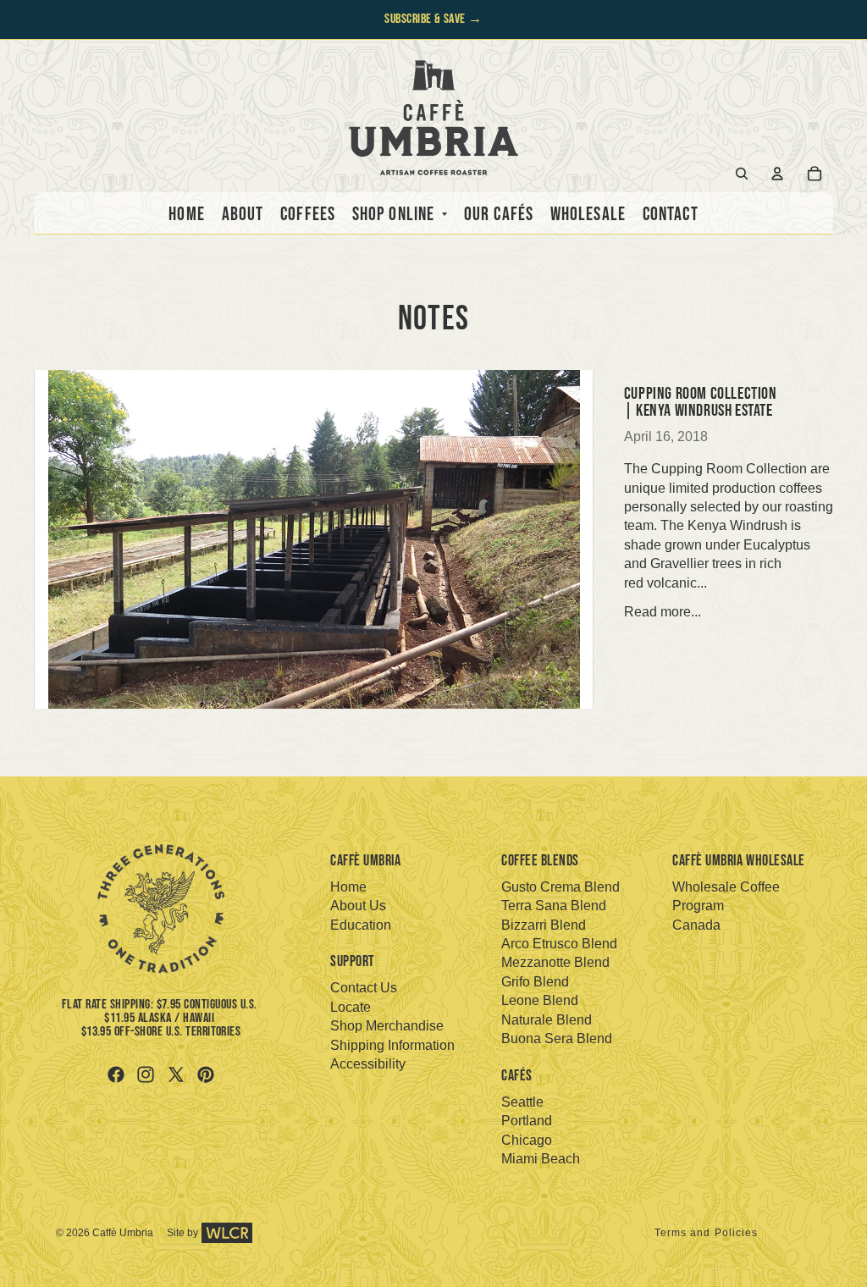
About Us (358, 905)
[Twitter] (176, 1074)
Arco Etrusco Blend (559, 943)
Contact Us (363, 987)
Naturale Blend (546, 1020)
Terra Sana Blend (553, 905)
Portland (526, 1120)
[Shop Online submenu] (440, 215)
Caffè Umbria (122, 1233)
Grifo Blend (535, 982)
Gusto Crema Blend (560, 887)
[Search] (741, 173)
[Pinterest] (206, 1074)
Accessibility (368, 1064)
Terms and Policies (706, 1233)
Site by (182, 1233)
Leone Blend (539, 1000)
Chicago (526, 1140)
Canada (696, 925)
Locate (350, 1007)
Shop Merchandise (387, 1026)
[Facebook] (116, 1074)
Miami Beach (540, 1159)
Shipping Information (392, 1045)
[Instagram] (145, 1074)
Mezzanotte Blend (555, 962)
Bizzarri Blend (543, 925)
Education (360, 925)
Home (348, 887)
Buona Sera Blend (556, 1038)
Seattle (522, 1102)
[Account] (777, 173)
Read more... (662, 612)
